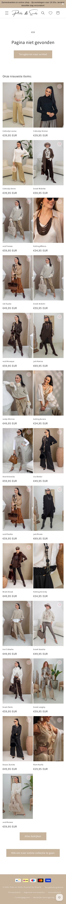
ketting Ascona (39, 419)
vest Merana (8, 822)
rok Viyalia (7, 304)
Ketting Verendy (40, 592)
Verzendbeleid (54, 892)
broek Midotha (39, 188)
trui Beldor (37, 476)
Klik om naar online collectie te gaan (33, 853)
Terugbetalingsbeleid (54, 887)
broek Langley (39, 707)
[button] (6, 13)
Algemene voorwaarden (34, 892)
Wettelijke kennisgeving (43, 897)
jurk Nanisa (38, 361)
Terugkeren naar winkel (33, 54)
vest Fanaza (8, 246)
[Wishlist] (50, 13)
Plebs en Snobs (16, 887)
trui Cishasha (8, 649)
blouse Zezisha (9, 764)
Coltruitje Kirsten (40, 131)
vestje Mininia (9, 419)
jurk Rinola (38, 534)
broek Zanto (8, 707)
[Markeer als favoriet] (28, 86)
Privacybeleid (14, 892)
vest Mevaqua (8, 361)
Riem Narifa (38, 764)
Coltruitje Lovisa (9, 131)
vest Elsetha (8, 534)
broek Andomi (39, 304)
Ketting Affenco (39, 246)
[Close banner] (63, 4)
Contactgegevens (22, 897)
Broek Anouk (8, 592)
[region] (33, 4)
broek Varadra (39, 649)
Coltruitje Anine (9, 188)
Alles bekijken (33, 836)
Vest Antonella (9, 476)
